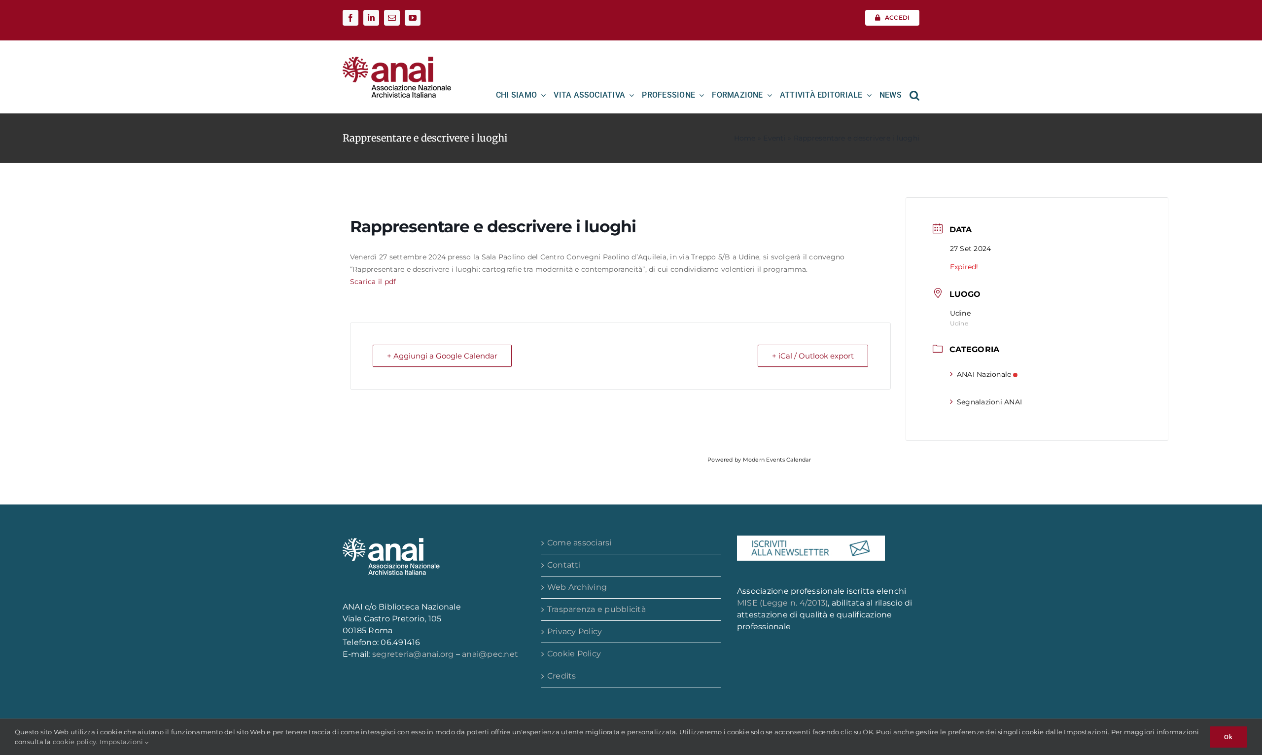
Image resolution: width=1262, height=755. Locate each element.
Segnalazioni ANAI (989, 401)
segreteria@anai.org (414, 654)
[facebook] (350, 18)
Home (745, 138)
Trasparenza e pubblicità (596, 609)
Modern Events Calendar (777, 459)
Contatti (564, 565)
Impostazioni (122, 742)
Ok (1228, 737)
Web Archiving (577, 587)
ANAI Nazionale (984, 374)
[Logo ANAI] (397, 60)
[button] (914, 95)
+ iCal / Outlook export (813, 355)
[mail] (392, 18)
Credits (561, 676)
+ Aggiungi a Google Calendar (442, 355)
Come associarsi (579, 542)
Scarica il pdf (374, 281)
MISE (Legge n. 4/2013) (782, 603)
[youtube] (413, 18)
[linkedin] (371, 18)
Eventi (774, 138)
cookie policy (74, 742)
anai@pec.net (490, 654)
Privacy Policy (574, 631)
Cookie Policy (574, 653)
